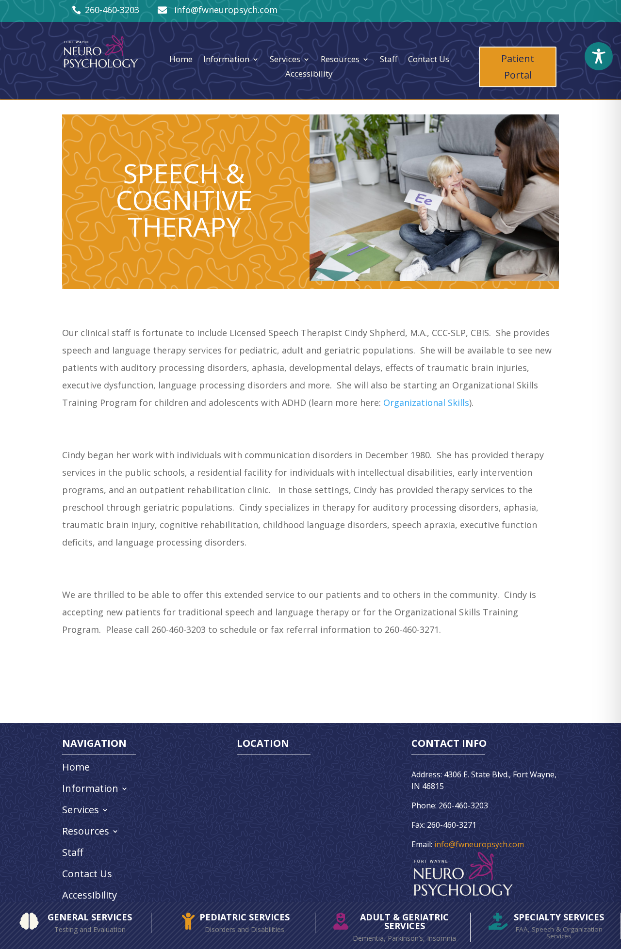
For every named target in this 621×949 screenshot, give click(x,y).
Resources (340, 60)
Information (226, 60)
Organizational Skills (426, 402)
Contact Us (428, 60)
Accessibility (309, 74)
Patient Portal (517, 66)
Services (285, 60)
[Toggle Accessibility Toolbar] (599, 56)
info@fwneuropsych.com (479, 844)
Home (181, 60)
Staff (388, 60)
